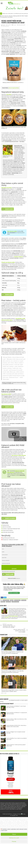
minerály (3, 601)
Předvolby (14, 841)
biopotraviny (17, 600)
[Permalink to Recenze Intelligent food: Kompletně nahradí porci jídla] (3, 733)
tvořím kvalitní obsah (13, 616)
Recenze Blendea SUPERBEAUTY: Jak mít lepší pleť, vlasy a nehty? (16, 707)
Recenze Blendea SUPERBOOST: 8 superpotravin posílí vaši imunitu (16, 713)
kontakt (7, 617)
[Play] (14, 434)
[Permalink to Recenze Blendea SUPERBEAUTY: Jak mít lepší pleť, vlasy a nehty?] (3, 708)
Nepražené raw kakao (6, 187)
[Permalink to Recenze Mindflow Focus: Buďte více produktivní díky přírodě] (3, 740)
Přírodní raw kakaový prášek (8, 262)
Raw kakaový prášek (12, 231)
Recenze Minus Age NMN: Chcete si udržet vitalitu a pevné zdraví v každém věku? (13, 690)
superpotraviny (15, 601)
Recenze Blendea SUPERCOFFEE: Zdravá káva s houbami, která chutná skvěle (16, 726)
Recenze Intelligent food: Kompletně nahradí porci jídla (15, 732)
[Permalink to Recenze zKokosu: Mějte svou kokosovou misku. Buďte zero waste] (3, 720)
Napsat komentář (22, 24)
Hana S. (4, 24)
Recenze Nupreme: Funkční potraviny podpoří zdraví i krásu (16, 745)
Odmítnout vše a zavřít (14, 837)
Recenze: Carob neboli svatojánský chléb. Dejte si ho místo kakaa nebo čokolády (9, 625)
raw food (8, 601)
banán (12, 600)
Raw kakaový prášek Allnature (19, 455)
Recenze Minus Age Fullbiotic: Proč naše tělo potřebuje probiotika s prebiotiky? (12, 671)
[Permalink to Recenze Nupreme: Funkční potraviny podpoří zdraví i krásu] (3, 746)
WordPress (9, 814)
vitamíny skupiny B (18, 256)
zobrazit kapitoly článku (14, 87)
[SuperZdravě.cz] (14, 3)
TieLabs (19, 814)
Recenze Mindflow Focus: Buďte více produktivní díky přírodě (16, 739)
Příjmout (14, 834)
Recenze (6, 15)
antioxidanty (6, 600)
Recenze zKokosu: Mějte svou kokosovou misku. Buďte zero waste (16, 719)
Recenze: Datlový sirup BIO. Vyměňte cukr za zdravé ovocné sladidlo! (19, 630)
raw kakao (8, 94)
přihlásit (1, 701)
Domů (2, 15)
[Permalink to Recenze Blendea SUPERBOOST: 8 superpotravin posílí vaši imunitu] (3, 714)
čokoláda (24, 600)
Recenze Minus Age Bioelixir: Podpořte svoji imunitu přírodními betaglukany (12, 652)
